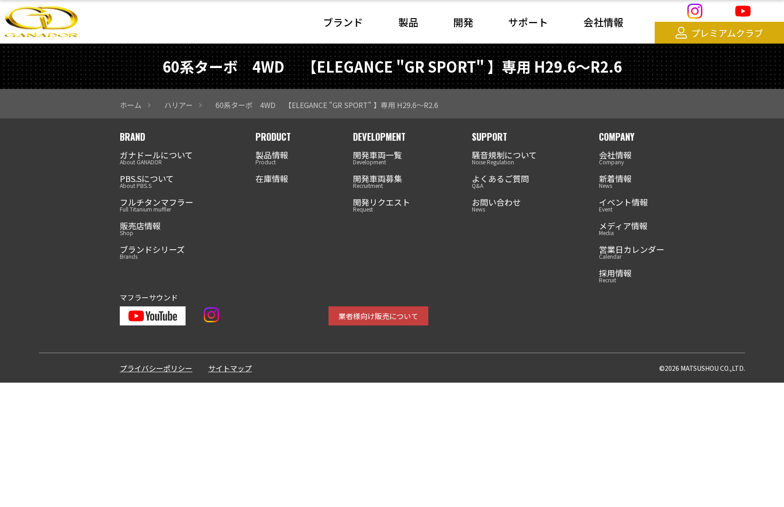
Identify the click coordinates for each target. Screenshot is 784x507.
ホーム (131, 104)
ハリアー (178, 104)
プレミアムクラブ (727, 32)
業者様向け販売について (378, 315)
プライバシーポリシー (156, 368)
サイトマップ (230, 368)
